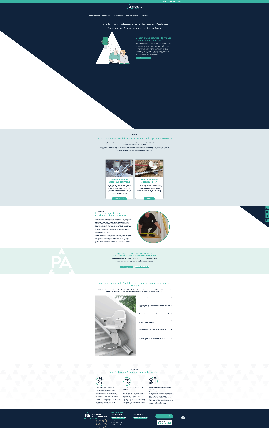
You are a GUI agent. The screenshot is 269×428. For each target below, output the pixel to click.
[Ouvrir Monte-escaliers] (111, 15)
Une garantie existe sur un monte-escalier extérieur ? (154, 313)
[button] (155, 298)
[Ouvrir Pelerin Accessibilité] (99, 15)
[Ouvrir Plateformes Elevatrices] (138, 15)
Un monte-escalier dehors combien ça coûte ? (152, 298)
